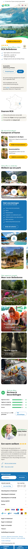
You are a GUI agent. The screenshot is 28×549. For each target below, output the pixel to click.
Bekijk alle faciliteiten (10, 227)
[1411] (24, 486)
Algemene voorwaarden (12, 536)
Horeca (3, 407)
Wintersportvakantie (8, 32)
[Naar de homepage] (5, 5)
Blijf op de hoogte (6, 474)
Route (20, 71)
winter (7, 87)
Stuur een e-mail (9, 467)
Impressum (13, 538)
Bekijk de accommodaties (18, 157)
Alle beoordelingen (21, 413)
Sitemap (21, 536)
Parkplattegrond (9, 71)
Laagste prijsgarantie (20, 547)
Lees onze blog (7, 486)
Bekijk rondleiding (14, 238)
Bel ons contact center (10, 463)
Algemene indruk (5, 399)
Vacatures (3, 536)
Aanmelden (22, 477)
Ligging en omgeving (6, 402)
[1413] (18, 486)
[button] (12, 258)
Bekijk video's (14, 192)
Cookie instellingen (6, 541)
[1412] (21, 486)
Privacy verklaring (5, 538)
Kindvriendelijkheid (6, 405)
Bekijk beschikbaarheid (14, 41)
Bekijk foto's (14, 177)
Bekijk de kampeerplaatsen (18, 145)
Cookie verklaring (20, 538)
